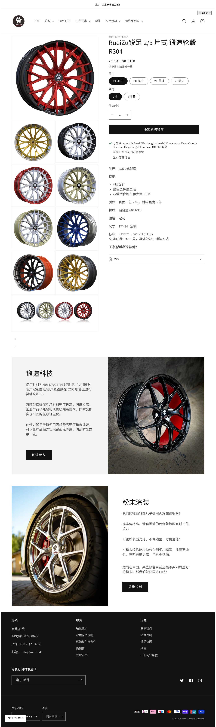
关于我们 (146, 628)
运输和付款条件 (86, 641)
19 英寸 (118, 81)
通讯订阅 (146, 641)
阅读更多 (39, 455)
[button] (49, 21)
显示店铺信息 (122, 157)
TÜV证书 (82, 655)
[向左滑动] (15, 339)
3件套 (132, 96)
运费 (111, 66)
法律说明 (146, 635)
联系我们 (81, 628)
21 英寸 (159, 81)
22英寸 (179, 81)
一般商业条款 (149, 655)
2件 (115, 96)
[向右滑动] (15, 345)
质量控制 (135, 587)
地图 (143, 648)
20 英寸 (139, 81)
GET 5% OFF (15, 718)
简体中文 (51, 716)
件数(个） (115, 105)
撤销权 (80, 648)
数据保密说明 (84, 635)
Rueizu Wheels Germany (192, 719)
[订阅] (80, 680)
